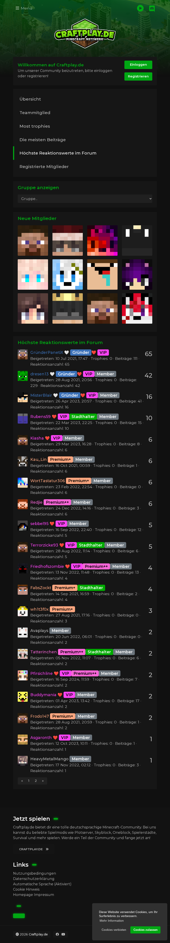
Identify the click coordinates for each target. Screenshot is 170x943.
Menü (26, 8)
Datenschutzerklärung (33, 879)
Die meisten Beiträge (42, 139)
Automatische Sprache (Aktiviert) (42, 884)
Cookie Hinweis (26, 889)
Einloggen (138, 65)
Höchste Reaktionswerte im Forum (58, 153)
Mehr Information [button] (112, 920)
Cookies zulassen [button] (145, 929)
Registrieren (138, 76)
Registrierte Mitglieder (44, 166)
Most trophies (34, 126)
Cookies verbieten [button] (114, 929)
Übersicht (30, 99)
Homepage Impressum (33, 895)
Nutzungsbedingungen (34, 873)
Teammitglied (34, 112)
